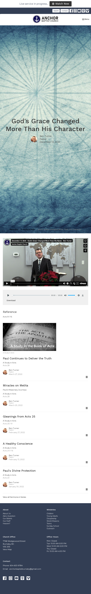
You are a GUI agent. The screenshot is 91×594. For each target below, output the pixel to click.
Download (11, 300)
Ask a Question (9, 516)
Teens (49, 523)
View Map (7, 549)
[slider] (30, 295)
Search (56, 11)
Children (50, 513)
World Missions (53, 521)
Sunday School (53, 526)
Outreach (51, 528)
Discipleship (51, 518)
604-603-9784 (16, 565)
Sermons (14, 229)
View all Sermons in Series (14, 497)
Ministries (51, 510)
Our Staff (6, 521)
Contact (65, 11)
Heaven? (6, 523)
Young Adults (52, 516)
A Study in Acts (28, 229)
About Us (7, 513)
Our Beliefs (7, 518)
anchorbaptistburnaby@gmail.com (25, 569)
